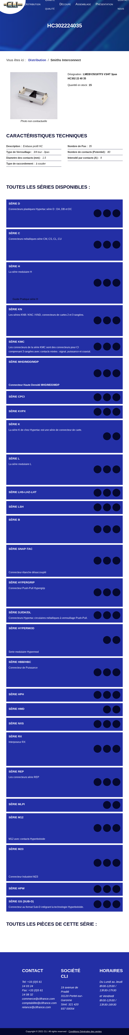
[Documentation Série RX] (97, 749)
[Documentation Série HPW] (97, 889)
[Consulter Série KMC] (107, 346)
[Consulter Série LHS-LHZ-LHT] (107, 493)
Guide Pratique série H (25, 299)
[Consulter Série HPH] (107, 695)
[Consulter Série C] (107, 245)
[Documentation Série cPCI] (97, 397)
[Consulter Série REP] (107, 782)
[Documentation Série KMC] (97, 346)
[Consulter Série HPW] (107, 889)
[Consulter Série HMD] (107, 709)
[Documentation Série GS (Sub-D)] (97, 904)
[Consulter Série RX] (107, 749)
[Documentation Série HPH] (97, 695)
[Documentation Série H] (97, 283)
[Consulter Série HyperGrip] (107, 592)
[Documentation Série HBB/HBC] (97, 672)
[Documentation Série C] (97, 245)
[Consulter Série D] (107, 213)
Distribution (37, 60)
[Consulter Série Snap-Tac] (107, 561)
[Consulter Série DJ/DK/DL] (107, 615)
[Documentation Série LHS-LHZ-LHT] (97, 493)
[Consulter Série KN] (107, 320)
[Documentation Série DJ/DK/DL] (97, 615)
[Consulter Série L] (107, 469)
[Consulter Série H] (107, 283)
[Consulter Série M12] (107, 828)
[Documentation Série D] (97, 213)
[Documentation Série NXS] (97, 724)
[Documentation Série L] (97, 469)
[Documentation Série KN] (97, 320)
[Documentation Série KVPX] (97, 412)
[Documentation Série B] (97, 529)
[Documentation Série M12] (97, 828)
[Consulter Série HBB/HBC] (107, 672)
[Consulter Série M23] (107, 863)
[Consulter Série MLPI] (107, 805)
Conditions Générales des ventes (85, 1031)
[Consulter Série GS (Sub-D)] (107, 904)
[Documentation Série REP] (97, 782)
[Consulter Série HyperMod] (107, 640)
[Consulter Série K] (107, 436)
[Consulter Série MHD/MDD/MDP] (107, 373)
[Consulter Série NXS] (107, 724)
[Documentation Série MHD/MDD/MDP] (97, 373)
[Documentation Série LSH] (97, 507)
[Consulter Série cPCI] (107, 397)
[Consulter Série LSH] (107, 507)
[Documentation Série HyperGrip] (97, 592)
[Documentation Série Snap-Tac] (97, 561)
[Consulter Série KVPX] (107, 412)
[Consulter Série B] (107, 529)
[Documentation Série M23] (97, 863)
